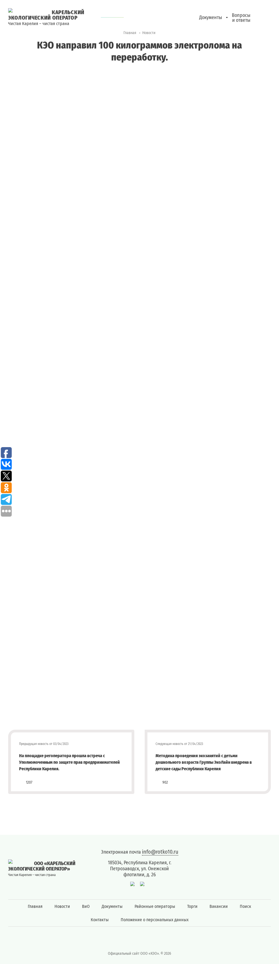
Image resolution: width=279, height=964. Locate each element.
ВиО (86, 906)
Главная (35, 906)
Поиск (245, 906)
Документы (112, 906)
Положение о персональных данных (155, 919)
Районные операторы (155, 906)
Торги (192, 906)
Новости (62, 906)
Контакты (100, 919)
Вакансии (219, 906)
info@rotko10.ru (160, 851)
